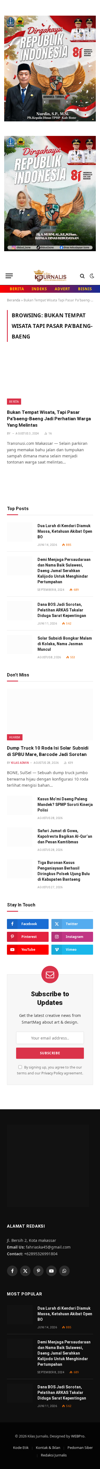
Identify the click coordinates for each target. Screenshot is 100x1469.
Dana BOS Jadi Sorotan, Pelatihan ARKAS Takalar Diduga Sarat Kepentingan (62, 610)
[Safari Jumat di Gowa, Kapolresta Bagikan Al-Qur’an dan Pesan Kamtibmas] (19, 837)
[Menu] (9, 276)
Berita (17, 288)
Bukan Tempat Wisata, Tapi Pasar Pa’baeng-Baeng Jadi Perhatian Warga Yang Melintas (49, 418)
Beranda (13, 300)
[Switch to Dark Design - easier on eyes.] (91, 276)
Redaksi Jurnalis (54, 1455)
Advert (62, 288)
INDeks (39, 288)
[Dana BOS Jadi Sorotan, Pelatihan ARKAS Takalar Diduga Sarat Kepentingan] (19, 610)
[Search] (82, 276)
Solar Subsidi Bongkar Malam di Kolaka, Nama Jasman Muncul (65, 644)
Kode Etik (21, 1447)
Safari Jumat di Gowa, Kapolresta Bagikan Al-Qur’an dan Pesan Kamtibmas (65, 836)
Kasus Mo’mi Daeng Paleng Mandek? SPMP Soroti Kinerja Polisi (65, 804)
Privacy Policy (52, 1073)
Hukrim (14, 737)
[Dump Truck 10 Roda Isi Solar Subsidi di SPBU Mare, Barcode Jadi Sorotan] (50, 714)
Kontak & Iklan (48, 1447)
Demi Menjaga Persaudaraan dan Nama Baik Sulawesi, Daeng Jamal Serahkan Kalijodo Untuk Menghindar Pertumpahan (64, 570)
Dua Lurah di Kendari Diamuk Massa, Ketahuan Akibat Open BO (65, 531)
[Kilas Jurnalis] (50, 276)
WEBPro (77, 1436)
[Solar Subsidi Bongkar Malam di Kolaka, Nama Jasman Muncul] (19, 644)
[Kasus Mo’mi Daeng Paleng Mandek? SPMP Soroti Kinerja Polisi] (19, 805)
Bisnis (85, 288)
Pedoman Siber (80, 1447)
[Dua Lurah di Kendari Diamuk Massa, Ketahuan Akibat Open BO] (19, 532)
